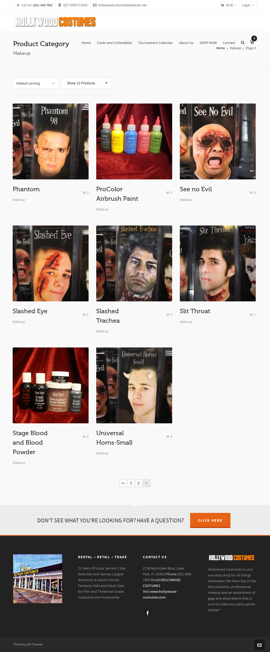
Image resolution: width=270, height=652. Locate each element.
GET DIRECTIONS (75, 5)
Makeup (19, 200)
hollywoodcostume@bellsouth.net (122, 5)
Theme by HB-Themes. (28, 644)
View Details (50, 148)
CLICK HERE (210, 520)
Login (246, 5)
